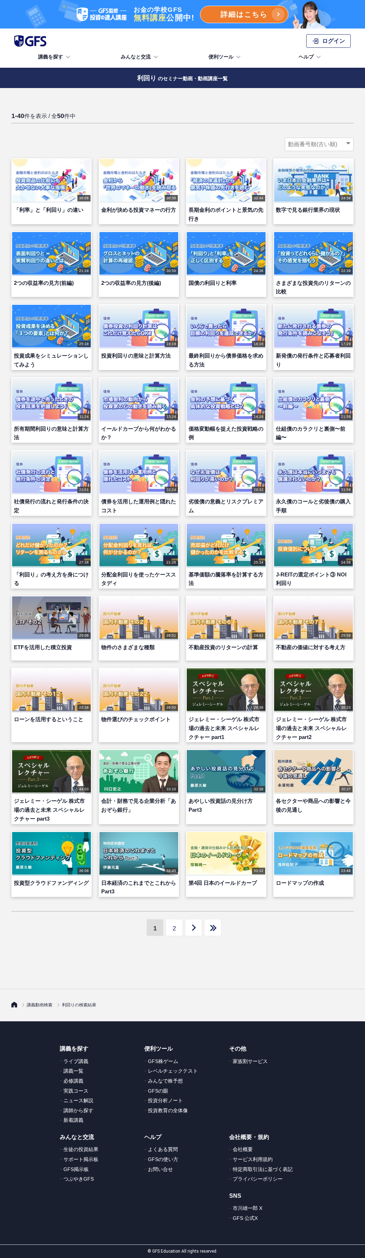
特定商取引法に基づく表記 (263, 1169)
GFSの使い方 (163, 1159)
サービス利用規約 (253, 1159)
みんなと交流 (136, 57)
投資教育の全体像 (168, 1110)
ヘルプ (306, 57)
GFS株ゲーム (163, 1061)
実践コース (75, 1091)
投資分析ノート (165, 1100)
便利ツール (221, 57)
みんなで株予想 (165, 1081)
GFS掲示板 (76, 1169)
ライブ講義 (75, 1061)
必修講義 (73, 1081)
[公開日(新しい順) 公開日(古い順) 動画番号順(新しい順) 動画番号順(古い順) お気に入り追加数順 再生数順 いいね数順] (319, 144)
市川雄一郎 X (247, 1208)
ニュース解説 (78, 1100)
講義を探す (50, 57)
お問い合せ (160, 1169)
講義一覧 (73, 1071)
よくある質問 (163, 1149)
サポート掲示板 (80, 1159)
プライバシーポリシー (258, 1179)
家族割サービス (250, 1061)
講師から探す (78, 1110)
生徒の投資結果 (80, 1149)
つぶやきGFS (78, 1179)
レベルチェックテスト (173, 1071)
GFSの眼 (158, 1091)
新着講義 (73, 1120)
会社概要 (243, 1149)
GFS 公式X (245, 1218)
